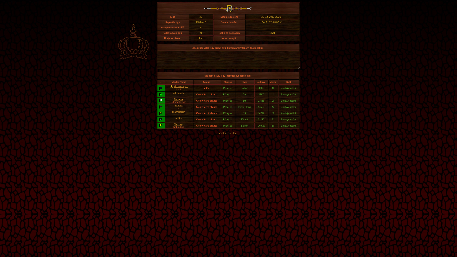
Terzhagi (178, 124)
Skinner (179, 105)
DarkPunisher (179, 93)
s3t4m (178, 118)
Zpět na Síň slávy (228, 133)
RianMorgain (178, 111)
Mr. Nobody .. (181, 86)
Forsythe (178, 99)
